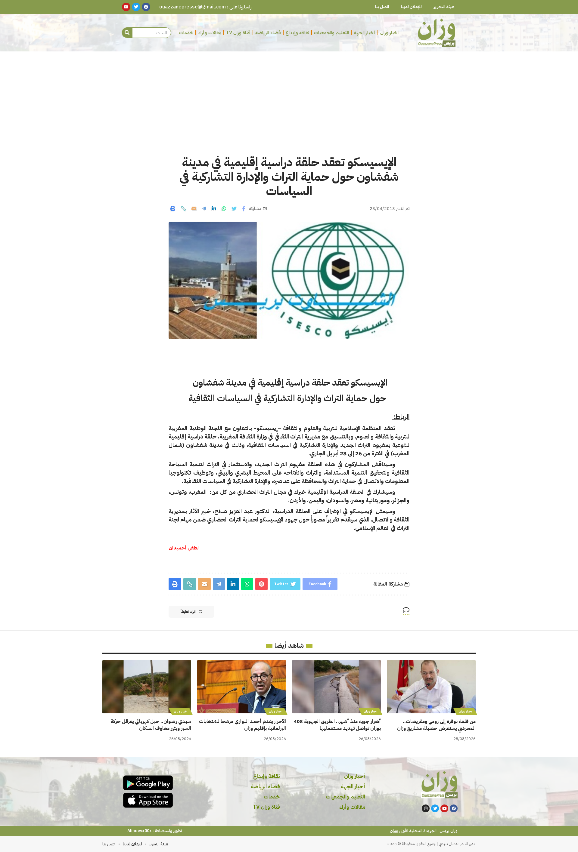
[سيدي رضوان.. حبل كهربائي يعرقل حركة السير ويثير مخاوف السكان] (146, 686)
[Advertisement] (289, 96)
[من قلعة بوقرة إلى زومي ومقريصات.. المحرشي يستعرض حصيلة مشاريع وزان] (431, 686)
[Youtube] (444, 808)
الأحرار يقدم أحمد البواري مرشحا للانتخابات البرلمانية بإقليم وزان (242, 725)
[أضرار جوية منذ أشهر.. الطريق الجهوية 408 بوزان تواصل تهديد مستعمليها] (336, 686)
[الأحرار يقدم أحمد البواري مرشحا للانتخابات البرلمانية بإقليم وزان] (241, 686)
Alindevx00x (139, 831)
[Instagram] (426, 808)
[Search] (127, 33)
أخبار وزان (465, 711)
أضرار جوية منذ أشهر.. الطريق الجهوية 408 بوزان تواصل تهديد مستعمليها (337, 725)
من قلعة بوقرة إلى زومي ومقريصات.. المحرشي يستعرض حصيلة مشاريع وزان (436, 725)
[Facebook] (454, 808)
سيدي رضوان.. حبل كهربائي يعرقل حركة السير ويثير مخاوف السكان (150, 725)
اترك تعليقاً (188, 611)
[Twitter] (435, 808)
